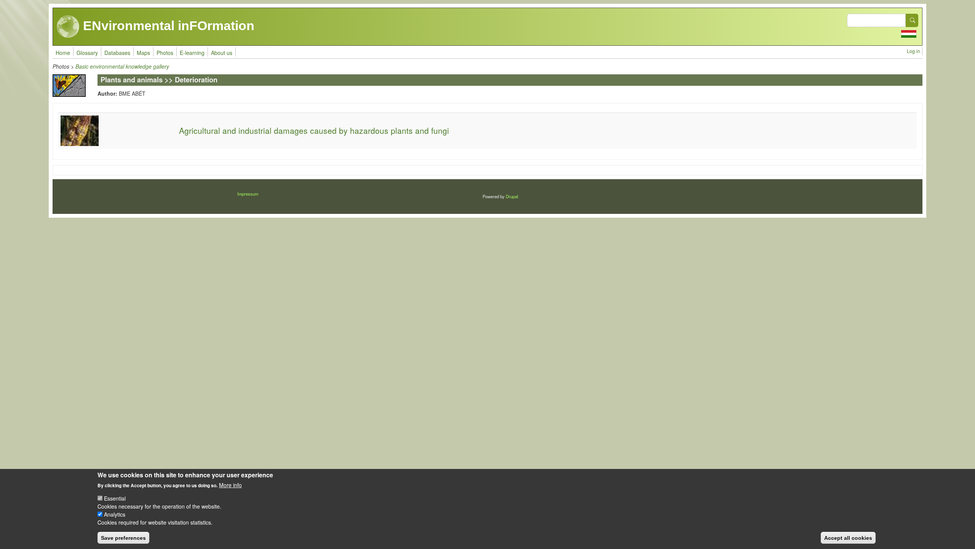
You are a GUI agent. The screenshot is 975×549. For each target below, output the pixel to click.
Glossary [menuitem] (87, 52)
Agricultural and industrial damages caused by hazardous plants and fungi (314, 130)
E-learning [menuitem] (192, 52)
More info (230, 485)
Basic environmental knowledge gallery (122, 66)
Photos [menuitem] (165, 52)
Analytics (114, 514)
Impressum (247, 194)
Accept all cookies (848, 538)
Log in (913, 51)
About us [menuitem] (221, 52)
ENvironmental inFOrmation (167, 25)
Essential (115, 498)
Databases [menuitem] (117, 52)
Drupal (512, 196)
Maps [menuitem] (143, 52)
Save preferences (123, 538)
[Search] (912, 20)
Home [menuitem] (63, 52)
